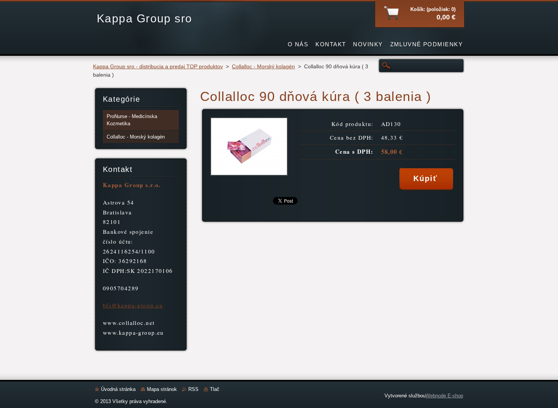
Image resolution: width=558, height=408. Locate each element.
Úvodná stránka (118, 389)
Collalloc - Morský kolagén (263, 66)
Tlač (214, 389)
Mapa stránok (162, 389)
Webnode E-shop (444, 396)
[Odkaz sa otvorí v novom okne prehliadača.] (249, 173)
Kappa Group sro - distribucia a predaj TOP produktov (158, 66)
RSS (193, 389)
